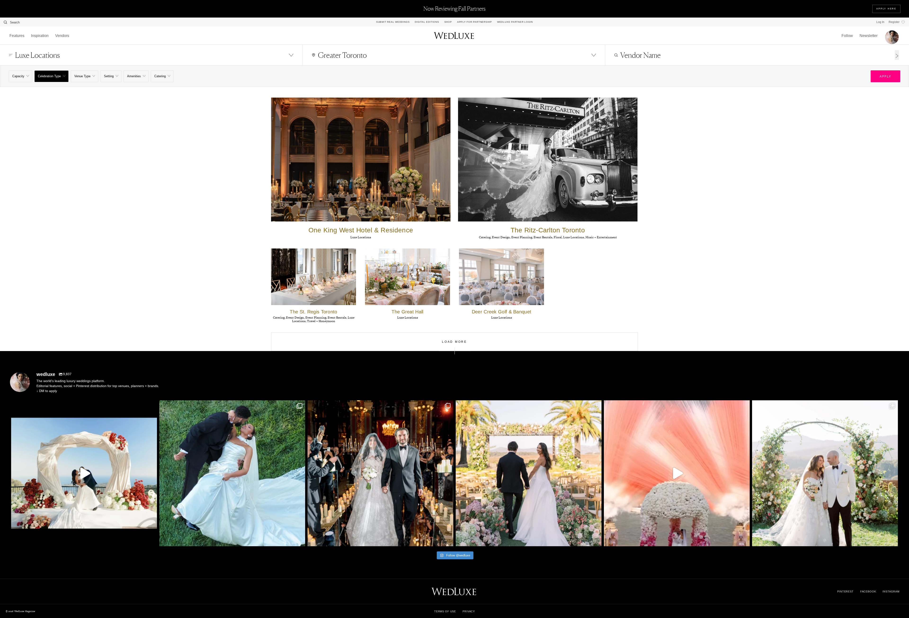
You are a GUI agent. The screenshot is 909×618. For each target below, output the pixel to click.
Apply (885, 76)
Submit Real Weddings (393, 22)
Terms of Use (445, 611)
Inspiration (40, 36)
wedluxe (82, 405)
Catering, (485, 237)
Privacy (469, 611)
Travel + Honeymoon (321, 321)
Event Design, (501, 237)
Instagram (891, 591)
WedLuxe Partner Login (515, 22)
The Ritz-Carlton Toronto (548, 230)
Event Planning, (522, 237)
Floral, (558, 237)
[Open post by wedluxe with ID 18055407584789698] (84, 473)
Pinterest (845, 591)
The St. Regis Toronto (313, 311)
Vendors (62, 36)
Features (16, 36)
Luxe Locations (360, 237)
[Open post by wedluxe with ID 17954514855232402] (380, 473)
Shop (448, 22)
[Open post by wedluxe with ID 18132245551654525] (677, 473)
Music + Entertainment (601, 237)
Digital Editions (427, 22)
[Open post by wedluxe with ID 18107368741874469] (232, 473)
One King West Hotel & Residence (360, 230)
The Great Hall (407, 311)
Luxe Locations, (574, 237)
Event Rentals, (544, 237)
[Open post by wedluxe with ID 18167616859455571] (825, 473)
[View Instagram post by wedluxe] (152, 540)
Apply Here (886, 9)
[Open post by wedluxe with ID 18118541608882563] (529, 473)
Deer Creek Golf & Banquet (501, 311)
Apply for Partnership (474, 22)
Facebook (868, 591)
